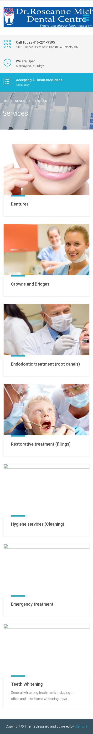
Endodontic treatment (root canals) (45, 364)
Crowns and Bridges (30, 284)
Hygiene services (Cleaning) (37, 524)
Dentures (20, 203)
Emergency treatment (32, 604)
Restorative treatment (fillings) (41, 444)
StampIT (81, 726)
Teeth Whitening (27, 684)
